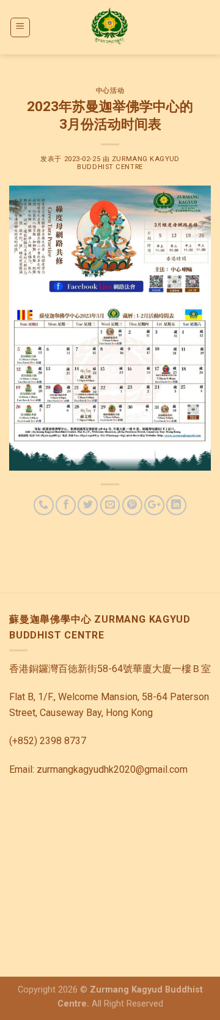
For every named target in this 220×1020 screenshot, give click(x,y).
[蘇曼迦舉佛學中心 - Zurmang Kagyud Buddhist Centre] (110, 27)
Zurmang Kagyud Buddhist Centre (128, 163)
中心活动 (110, 91)
